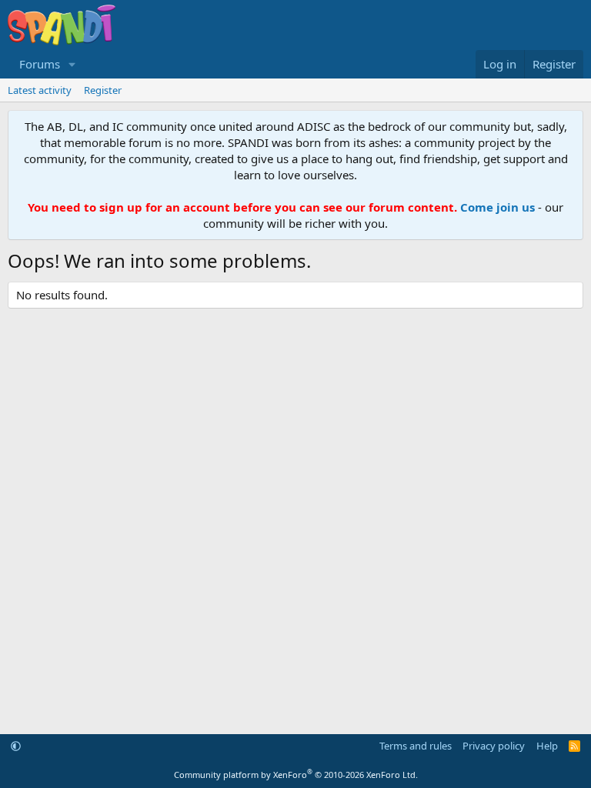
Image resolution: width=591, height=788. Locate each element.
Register (103, 90)
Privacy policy (493, 746)
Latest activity (40, 90)
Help (547, 746)
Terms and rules (415, 746)
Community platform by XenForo (296, 774)
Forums (39, 64)
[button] (72, 64)
